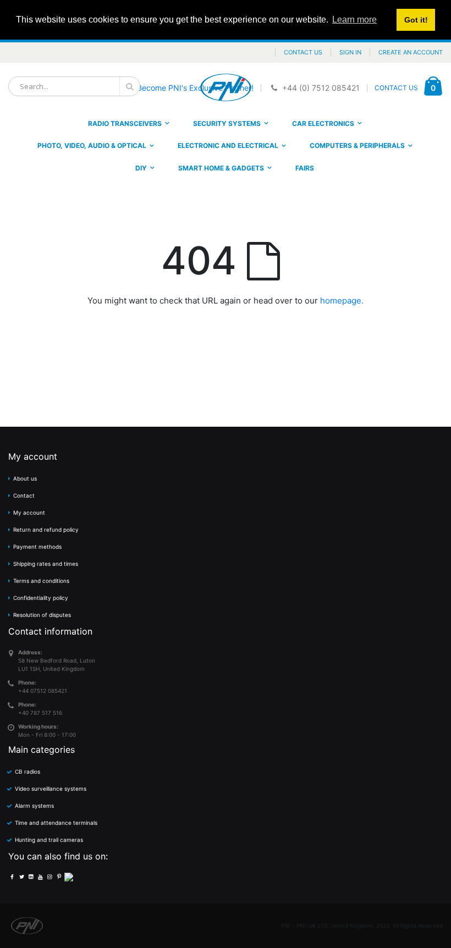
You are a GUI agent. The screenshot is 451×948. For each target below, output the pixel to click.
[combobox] (74, 86)
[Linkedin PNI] (31, 876)
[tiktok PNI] (68, 876)
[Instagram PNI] (49, 876)
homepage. (342, 300)
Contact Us (303, 52)
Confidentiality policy (40, 597)
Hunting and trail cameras (49, 839)
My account (29, 512)
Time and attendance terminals (56, 822)
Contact (24, 495)
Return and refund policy (46, 529)
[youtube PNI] (40, 876)
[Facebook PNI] (12, 876)
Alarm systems (34, 805)
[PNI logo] (225, 87)
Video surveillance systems (50, 788)
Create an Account (410, 52)
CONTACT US (396, 88)
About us (25, 478)
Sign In (350, 52)
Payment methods (37, 546)
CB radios (27, 771)
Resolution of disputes (42, 614)
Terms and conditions (41, 580)
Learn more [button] (354, 19)
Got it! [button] (416, 19)
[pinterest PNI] (59, 876)
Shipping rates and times (45, 563)
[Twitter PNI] (21, 876)
